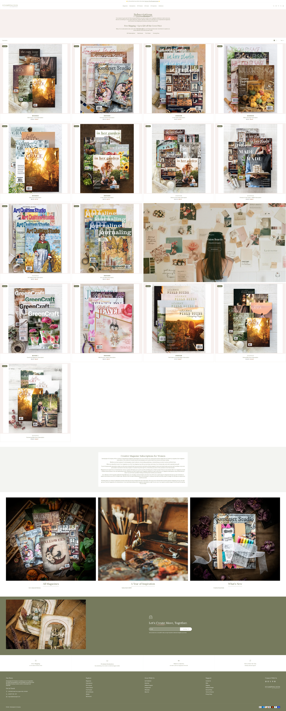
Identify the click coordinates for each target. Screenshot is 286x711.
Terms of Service (210, 692)
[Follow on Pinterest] (272, 681)
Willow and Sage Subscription (250, 117)
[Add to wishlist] (69, 45)
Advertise (147, 683)
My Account (89, 696)
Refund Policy (209, 689)
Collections (160, 5)
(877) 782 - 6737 (13, 694)
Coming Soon (156, 33)
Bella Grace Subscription (35, 197)
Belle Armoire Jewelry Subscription (107, 357)
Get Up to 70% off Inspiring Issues (151, 1)
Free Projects (89, 689)
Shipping (208, 685)
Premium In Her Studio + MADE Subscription (250, 197)
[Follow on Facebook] (266, 681)
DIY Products (140, 5)
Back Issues (140, 33)
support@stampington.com (14, 696)
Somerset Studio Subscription (107, 117)
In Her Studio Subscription (178, 117)
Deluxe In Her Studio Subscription (179, 197)
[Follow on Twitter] (270, 681)
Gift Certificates (89, 692)
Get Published (148, 681)
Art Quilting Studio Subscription (35, 277)
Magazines (125, 5)
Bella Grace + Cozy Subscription (35, 117)
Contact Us (208, 681)
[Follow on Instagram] (268, 681)
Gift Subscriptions (131, 33)
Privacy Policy (209, 694)
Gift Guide (146, 5)
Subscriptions (132, 5)
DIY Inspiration (154, 5)
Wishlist (88, 694)
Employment (148, 687)
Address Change (210, 687)
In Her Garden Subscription (107, 197)
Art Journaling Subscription (107, 277)
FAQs (207, 683)
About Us (147, 692)
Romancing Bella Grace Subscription (35, 437)
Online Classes (89, 687)
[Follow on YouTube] (275, 681)
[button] (35, 115)
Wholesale (147, 689)
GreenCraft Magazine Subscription (35, 357)
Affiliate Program (149, 685)
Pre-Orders (148, 33)
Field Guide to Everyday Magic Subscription (178, 357)
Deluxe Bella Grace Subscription (250, 357)
